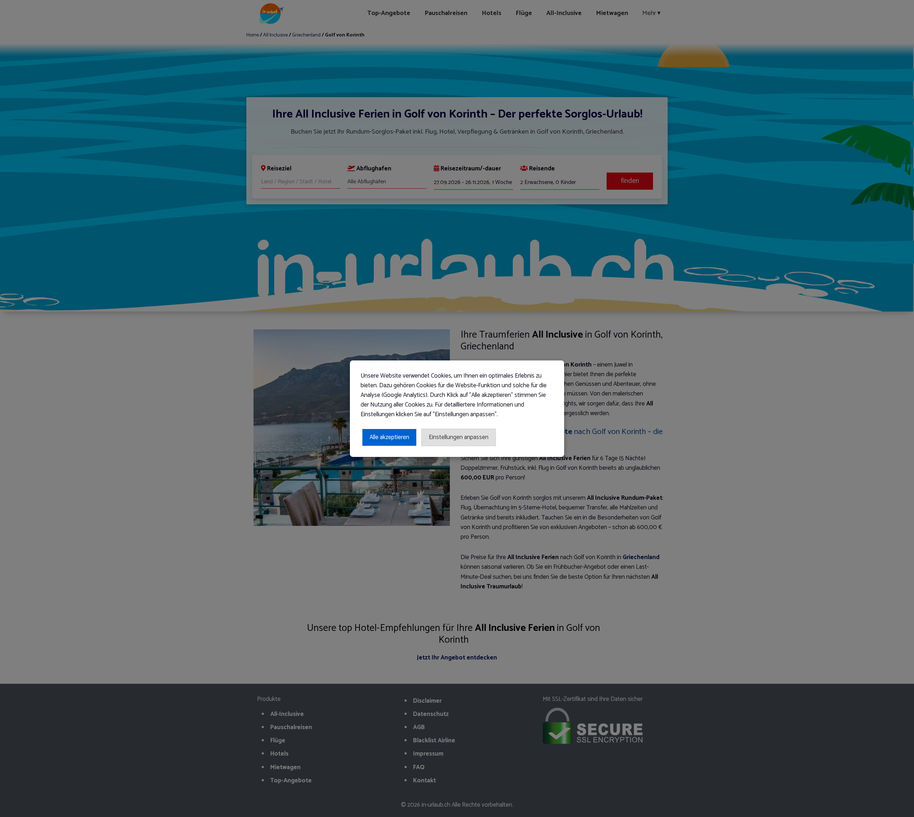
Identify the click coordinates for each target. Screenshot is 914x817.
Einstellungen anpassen (458, 437)
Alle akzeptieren (389, 437)
